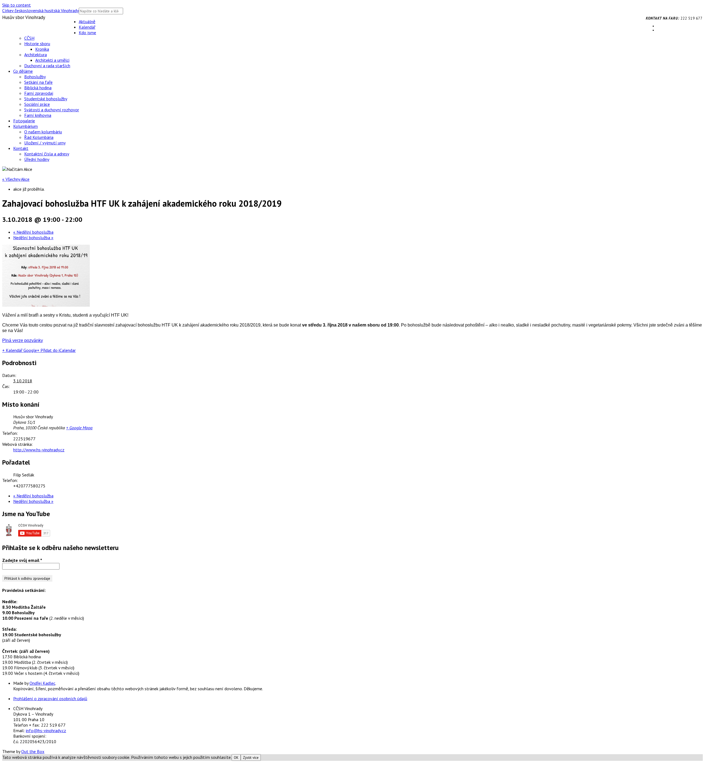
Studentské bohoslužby (45, 98)
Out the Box (32, 751)
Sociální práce (37, 104)
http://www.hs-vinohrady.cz (38, 449)
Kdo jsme (87, 32)
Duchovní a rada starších (47, 65)
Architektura (35, 54)
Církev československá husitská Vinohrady (40, 10)
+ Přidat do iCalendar (56, 350)
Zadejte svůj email (22, 560)
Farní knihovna (37, 115)
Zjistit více (251, 757)
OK (236, 757)
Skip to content (16, 5)
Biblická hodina (37, 87)
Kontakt (20, 148)
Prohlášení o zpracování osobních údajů (50, 698)
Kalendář (87, 27)
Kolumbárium (25, 126)
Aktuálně (87, 21)
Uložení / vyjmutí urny (45, 142)
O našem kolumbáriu (43, 131)
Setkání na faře (38, 82)
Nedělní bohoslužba (33, 232)
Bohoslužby (35, 76)
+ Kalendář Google (19, 350)
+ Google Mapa (79, 427)
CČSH (29, 38)
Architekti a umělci (52, 60)
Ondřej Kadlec (42, 683)
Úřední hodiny (36, 159)
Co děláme (23, 71)
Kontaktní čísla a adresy (46, 154)
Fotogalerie (24, 120)
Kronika (42, 49)
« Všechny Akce (15, 179)
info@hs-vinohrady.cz (46, 730)
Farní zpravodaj (38, 93)
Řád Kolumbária (38, 137)
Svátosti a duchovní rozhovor (51, 109)
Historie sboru (37, 43)
